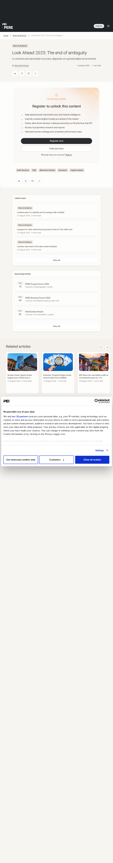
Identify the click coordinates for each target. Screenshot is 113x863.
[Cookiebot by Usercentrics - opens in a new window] (97, 401)
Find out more (56, 148)
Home (6, 36)
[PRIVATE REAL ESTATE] (7, 26)
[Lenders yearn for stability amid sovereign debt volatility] (56, 211)
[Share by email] (29, 73)
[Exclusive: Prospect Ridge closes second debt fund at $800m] (58, 372)
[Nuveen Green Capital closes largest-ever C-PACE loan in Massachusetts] (22, 372)
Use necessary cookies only (20, 459)
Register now (56, 141)
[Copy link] (35, 73)
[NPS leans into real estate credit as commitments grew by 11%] (94, 372)
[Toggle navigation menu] (108, 26)
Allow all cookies (92, 459)
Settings (99, 450)
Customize (54, 459)
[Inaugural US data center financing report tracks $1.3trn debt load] (56, 228)
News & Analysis (19, 36)
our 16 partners (20, 416)
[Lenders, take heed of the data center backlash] (56, 245)
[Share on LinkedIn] (15, 73)
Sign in (69, 155)
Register (98, 26)
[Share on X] (22, 73)
